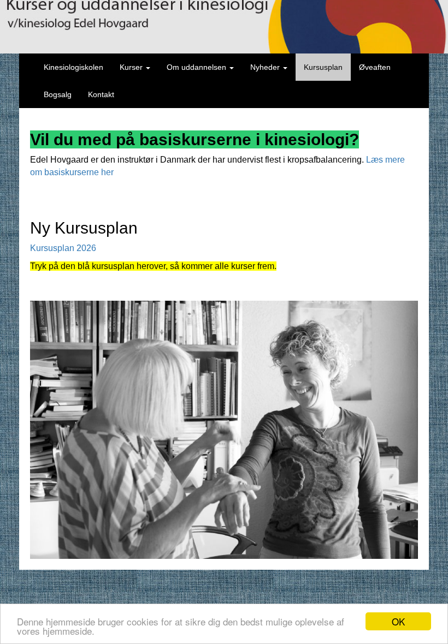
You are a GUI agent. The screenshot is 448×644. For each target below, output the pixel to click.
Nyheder (266, 67)
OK (398, 621)
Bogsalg (58, 94)
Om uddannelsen (197, 67)
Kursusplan (323, 67)
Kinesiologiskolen (73, 67)
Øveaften (375, 67)
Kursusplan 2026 (63, 248)
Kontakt (101, 94)
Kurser (132, 67)
